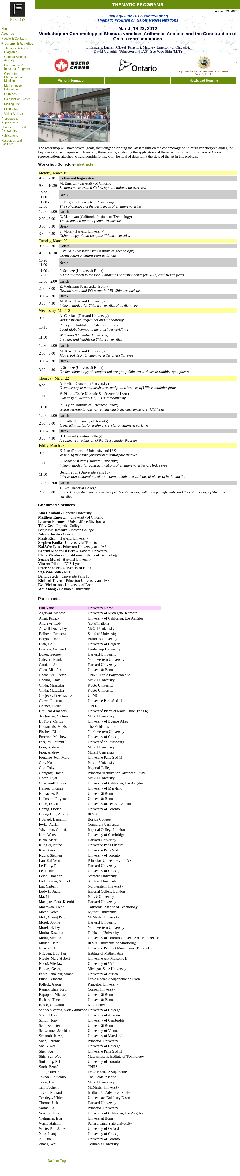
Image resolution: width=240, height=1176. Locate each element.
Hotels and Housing (204, 80)
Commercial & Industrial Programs (17, 67)
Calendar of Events (17, 99)
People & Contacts (14, 38)
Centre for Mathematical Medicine (13, 77)
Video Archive (13, 114)
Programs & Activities (17, 43)
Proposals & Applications (9, 120)
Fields (11, 109)
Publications (9, 135)
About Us (7, 33)
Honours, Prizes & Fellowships (13, 128)
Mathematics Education (13, 87)
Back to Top (57, 1161)
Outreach (10, 94)
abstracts (85, 164)
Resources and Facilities (11, 142)
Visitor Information (71, 80)
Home (5, 28)
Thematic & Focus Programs (16, 50)
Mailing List (12, 104)
